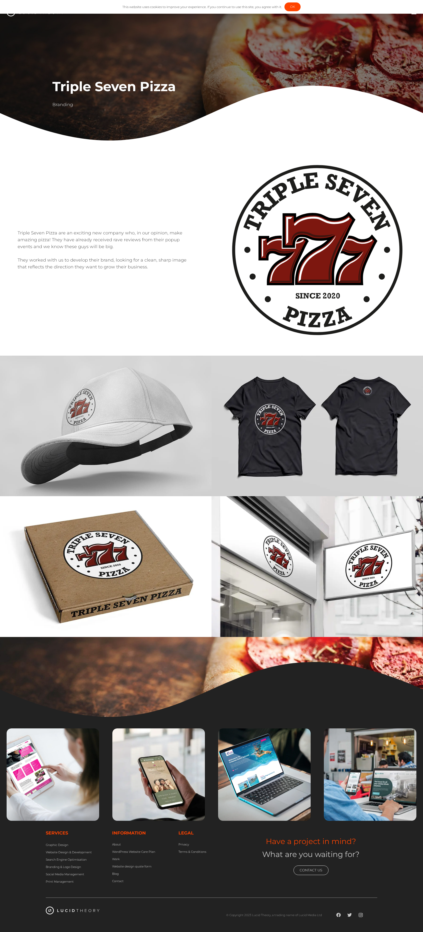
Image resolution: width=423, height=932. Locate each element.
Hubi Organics (143, 803)
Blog (115, 874)
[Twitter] (349, 915)
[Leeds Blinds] (370, 732)
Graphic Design (136, 817)
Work (116, 859)
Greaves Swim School (260, 796)
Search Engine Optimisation (66, 859)
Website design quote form (132, 866)
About (116, 844)
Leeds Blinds (352, 803)
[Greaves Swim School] (264, 732)
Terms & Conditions (192, 852)
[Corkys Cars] (53, 732)
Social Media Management (65, 874)
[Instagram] (360, 915)
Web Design (27, 817)
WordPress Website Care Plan (133, 852)
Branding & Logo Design (63, 867)
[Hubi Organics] (158, 732)
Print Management (60, 881)
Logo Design (270, 817)
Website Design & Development (69, 852)
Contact (118, 881)
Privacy (183, 844)
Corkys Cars (33, 803)
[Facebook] (338, 915)
